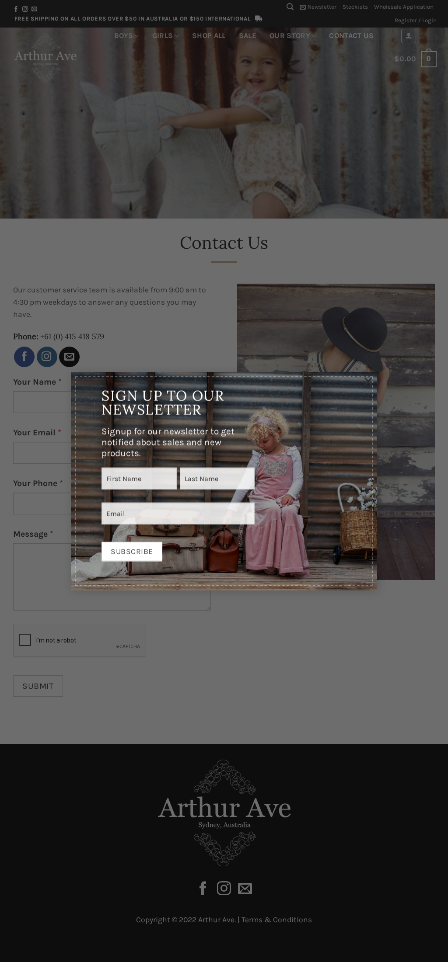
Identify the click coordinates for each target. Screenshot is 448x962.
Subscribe (132, 549)
